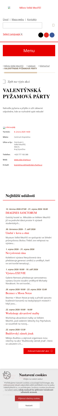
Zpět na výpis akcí (19, 81)
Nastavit (29, 405)
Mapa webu (18, 19)
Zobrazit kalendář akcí (37, 350)
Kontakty (32, 19)
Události (31, 66)
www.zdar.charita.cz (22, 159)
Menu (29, 50)
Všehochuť (45, 66)
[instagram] (40, 35)
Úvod (5, 19)
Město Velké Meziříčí (14, 66)
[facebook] (52, 35)
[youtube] (46, 35)
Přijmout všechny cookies (29, 398)
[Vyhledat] (52, 25)
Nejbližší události (20, 195)
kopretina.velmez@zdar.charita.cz (28, 165)
